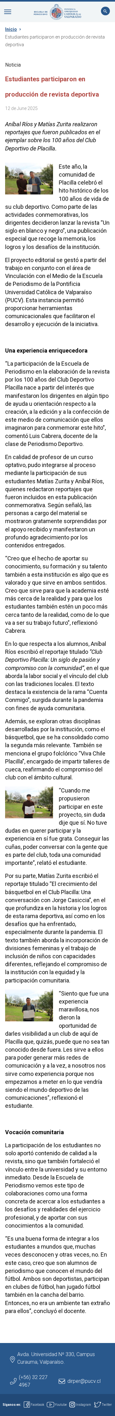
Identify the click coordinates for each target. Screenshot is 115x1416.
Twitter (107, 1404)
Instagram (83, 1404)
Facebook (37, 1404)
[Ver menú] (7, 12)
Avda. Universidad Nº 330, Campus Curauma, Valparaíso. (56, 1358)
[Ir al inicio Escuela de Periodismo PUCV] (57, 12)
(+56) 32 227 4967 (33, 1381)
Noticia (13, 65)
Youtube (61, 1404)
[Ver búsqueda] (105, 12)
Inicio (11, 29)
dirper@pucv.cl (84, 1381)
